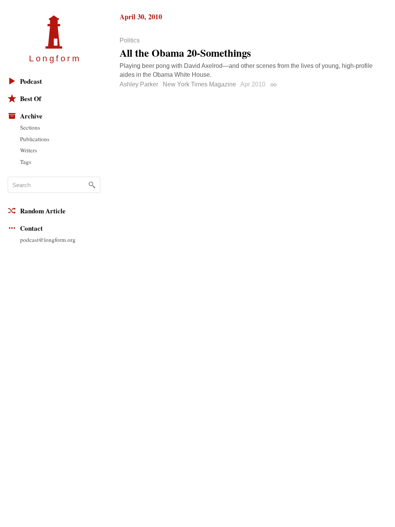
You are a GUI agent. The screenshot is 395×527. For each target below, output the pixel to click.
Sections (30, 127)
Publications (34, 139)
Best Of (30, 98)
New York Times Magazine (199, 84)
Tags (25, 162)
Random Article (43, 211)
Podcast (31, 81)
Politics (130, 40)
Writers (28, 150)
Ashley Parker (139, 84)
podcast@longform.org (48, 239)
